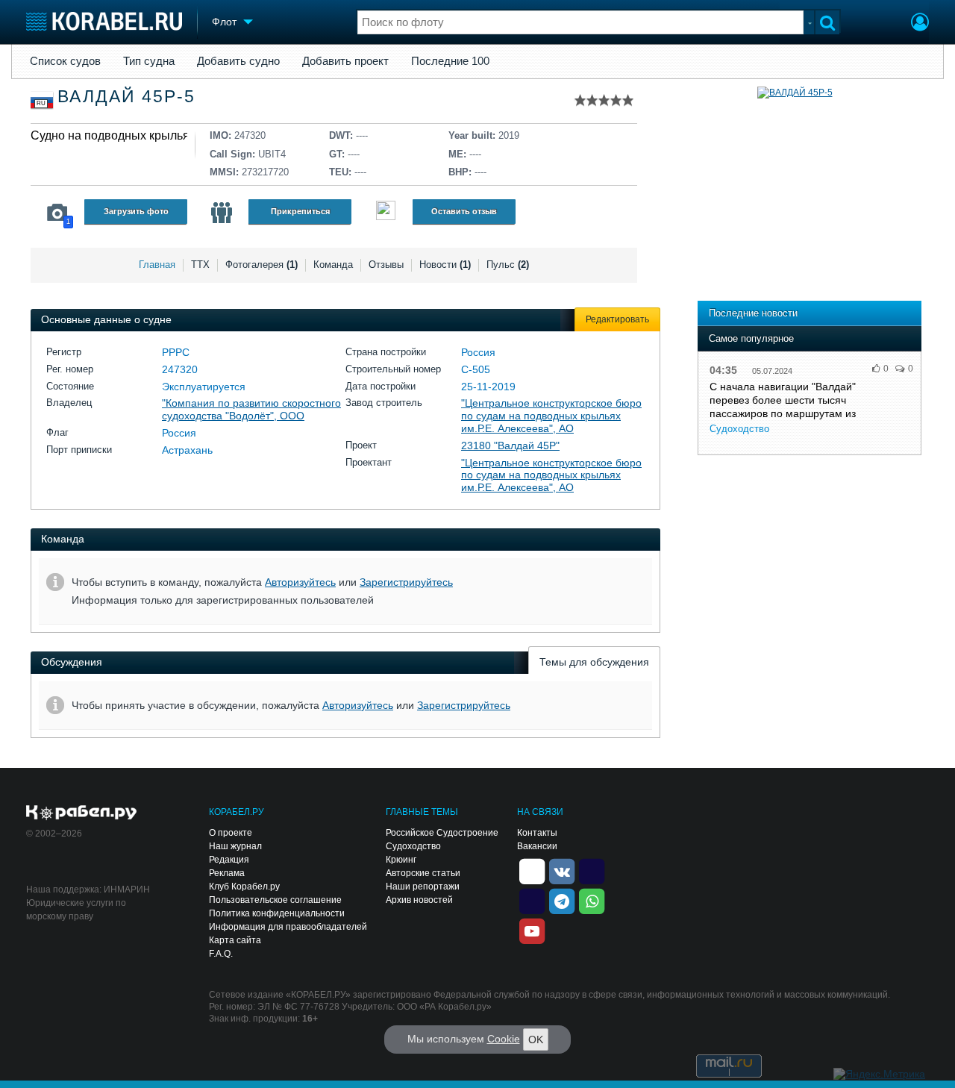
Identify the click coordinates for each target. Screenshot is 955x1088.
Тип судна (149, 61)
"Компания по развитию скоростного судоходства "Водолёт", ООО (251, 409)
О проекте (230, 833)
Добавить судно (238, 61)
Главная (157, 264)
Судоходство (739, 428)
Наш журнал (235, 846)
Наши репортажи (423, 886)
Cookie (503, 1039)
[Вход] (920, 24)
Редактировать (617, 319)
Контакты (537, 833)
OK (535, 1039)
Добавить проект (345, 61)
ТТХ (200, 264)
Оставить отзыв (464, 211)
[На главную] (104, 21)
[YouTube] (532, 930)
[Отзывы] (386, 212)
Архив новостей (419, 900)
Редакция (229, 859)
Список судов (65, 61)
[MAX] (532, 900)
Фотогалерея (261, 264)
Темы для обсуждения (594, 662)
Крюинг (401, 859)
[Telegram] (562, 900)
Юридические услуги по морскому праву (76, 910)
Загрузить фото (136, 211)
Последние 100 (450, 61)
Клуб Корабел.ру (244, 886)
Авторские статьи (423, 873)
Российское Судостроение (442, 833)
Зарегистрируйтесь (406, 582)
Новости (445, 264)
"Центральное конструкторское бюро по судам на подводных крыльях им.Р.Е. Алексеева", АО (551, 415)
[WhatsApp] (592, 900)
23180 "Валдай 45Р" (510, 445)
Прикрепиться (300, 211)
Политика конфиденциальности (277, 913)
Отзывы (386, 264)
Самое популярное (751, 338)
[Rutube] (592, 870)
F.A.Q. (221, 953)
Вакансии (537, 846)
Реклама (227, 873)
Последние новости (753, 313)
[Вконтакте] (562, 870)
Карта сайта (235, 940)
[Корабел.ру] (81, 813)
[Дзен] (532, 870)
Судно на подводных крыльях (113, 135)
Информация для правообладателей (288, 927)
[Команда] (221, 213)
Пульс (507, 264)
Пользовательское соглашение (275, 900)
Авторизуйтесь (300, 582)
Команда (333, 264)
